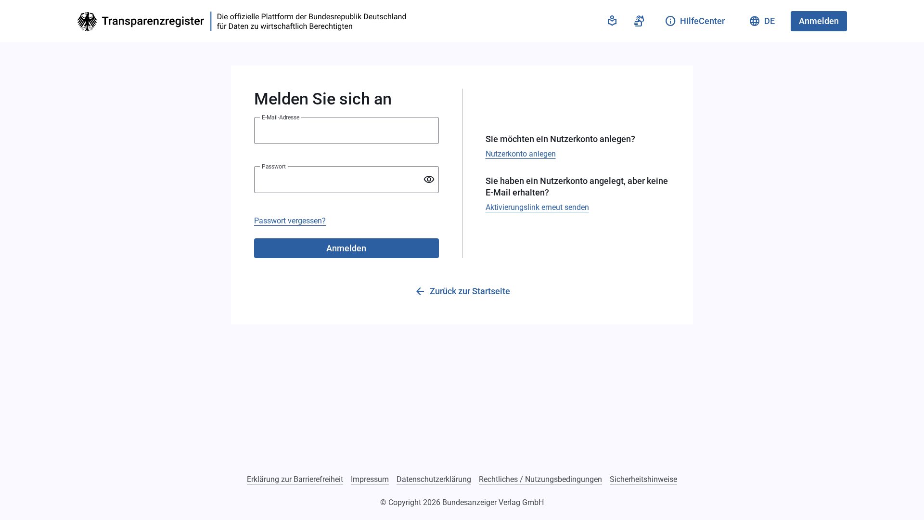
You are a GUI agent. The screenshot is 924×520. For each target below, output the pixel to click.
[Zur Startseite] (244, 21)
